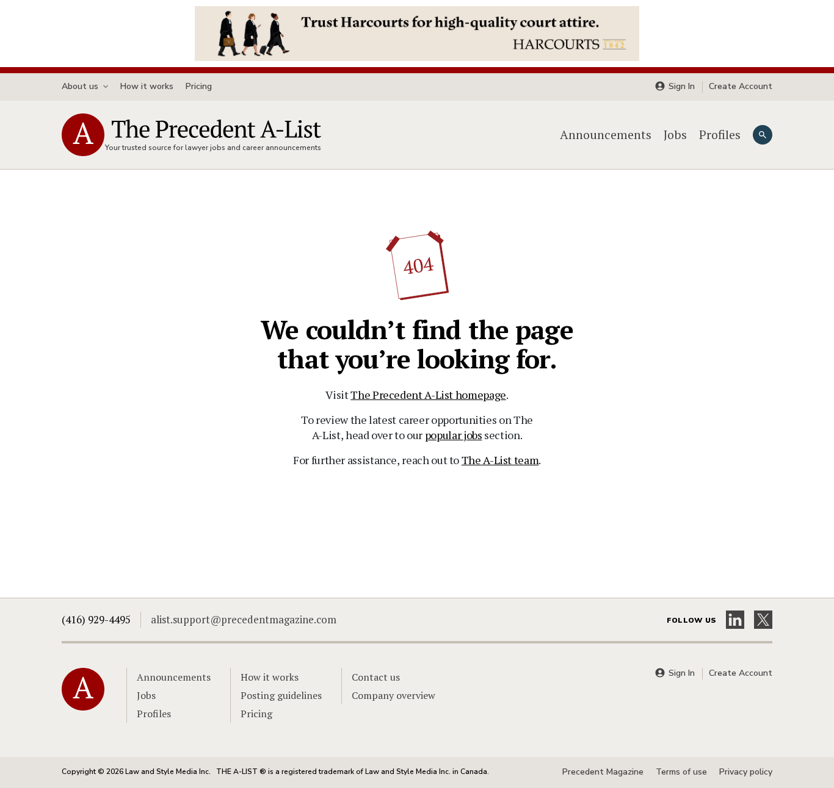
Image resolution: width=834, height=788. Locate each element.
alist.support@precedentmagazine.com (243, 619)
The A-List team (500, 460)
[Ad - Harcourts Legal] (417, 32)
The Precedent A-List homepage (428, 394)
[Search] (762, 135)
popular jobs (453, 435)
